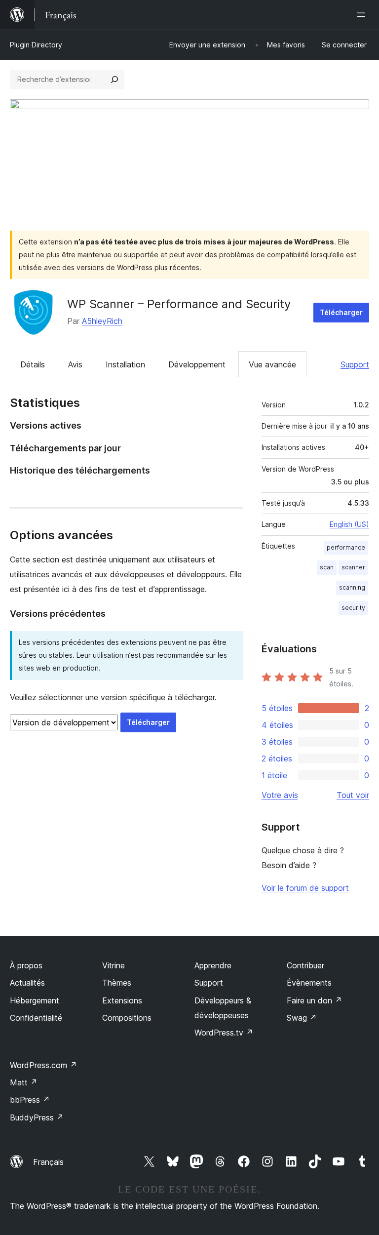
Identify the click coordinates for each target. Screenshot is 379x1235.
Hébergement (34, 1000)
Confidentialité (36, 1018)
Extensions (122, 1000)
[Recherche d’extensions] (114, 79)
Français (48, 1162)
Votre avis (280, 795)
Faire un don (314, 1000)
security (353, 607)
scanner (353, 567)
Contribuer (305, 965)
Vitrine (113, 965)
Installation (125, 364)
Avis (75, 364)
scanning (352, 587)
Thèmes (116, 983)
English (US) (349, 524)
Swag (302, 1018)
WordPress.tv (223, 1032)
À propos (26, 965)
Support (355, 364)
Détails (32, 364)
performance (346, 547)
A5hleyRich (102, 321)
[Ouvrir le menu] (363, 15)
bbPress (30, 1100)
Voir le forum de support (305, 888)
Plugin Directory (36, 44)
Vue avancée (272, 364)
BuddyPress (37, 1117)
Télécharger (341, 312)
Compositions (127, 1018)
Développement (197, 364)
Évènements (309, 983)
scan (327, 567)
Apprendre (212, 965)
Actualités (27, 983)
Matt (24, 1082)
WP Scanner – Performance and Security (179, 304)
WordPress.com (43, 1065)
